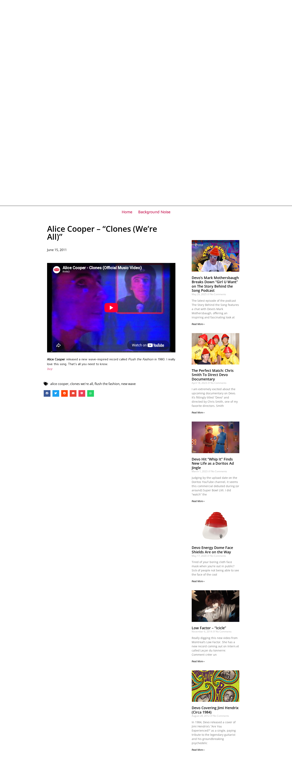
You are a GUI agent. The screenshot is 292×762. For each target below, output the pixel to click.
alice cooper (59, 384)
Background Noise (154, 211)
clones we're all (81, 384)
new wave (128, 384)
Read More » (198, 324)
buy (49, 368)
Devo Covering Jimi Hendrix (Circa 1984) (215, 709)
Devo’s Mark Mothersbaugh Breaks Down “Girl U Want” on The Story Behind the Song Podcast (215, 284)
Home (127, 211)
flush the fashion (107, 384)
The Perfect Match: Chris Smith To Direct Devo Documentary (213, 374)
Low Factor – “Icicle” (209, 627)
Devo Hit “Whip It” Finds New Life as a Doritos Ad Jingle (213, 463)
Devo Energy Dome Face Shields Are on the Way (212, 549)
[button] (47, 393)
